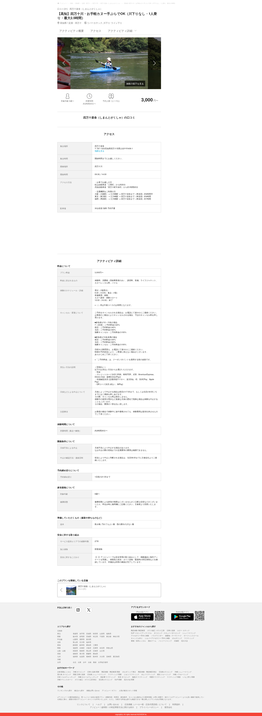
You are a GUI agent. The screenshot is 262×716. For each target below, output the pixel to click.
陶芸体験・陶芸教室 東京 (147, 672)
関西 (59, 648)
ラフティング (189, 638)
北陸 (59, 642)
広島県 (95, 651)
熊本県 (95, 656)
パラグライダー (157, 635)
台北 (74, 662)
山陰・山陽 (61, 651)
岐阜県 (82, 645)
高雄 (94, 662)
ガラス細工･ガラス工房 (155, 630)
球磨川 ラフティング (157, 677)
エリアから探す (64, 626)
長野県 (82, 639)
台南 (89, 662)
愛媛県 (88, 653)
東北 (59, 633)
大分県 (102, 656)
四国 (59, 653)
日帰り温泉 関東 (93, 672)
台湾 (59, 662)
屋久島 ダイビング (64, 674)
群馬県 (82, 636)
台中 (84, 662)
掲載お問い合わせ (93, 690)
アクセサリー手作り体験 (140, 635)
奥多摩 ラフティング (108, 677)
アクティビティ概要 (71, 31)
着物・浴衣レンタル (138, 641)
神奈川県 (116, 636)
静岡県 (75, 645)
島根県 (82, 651)
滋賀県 (75, 648)
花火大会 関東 (129, 679)
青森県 (75, 633)
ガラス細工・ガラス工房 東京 (85, 679)
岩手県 (82, 633)
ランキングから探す (64, 690)
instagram (78, 610)
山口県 (102, 651)
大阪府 (88, 648)
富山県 (75, 642)
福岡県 (75, 656)
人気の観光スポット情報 (128, 690)
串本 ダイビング (124, 677)
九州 (59, 656)
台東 (79, 662)
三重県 (95, 645)
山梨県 (75, 639)
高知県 (95, 653)
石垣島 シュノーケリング (96, 674)
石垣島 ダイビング (165, 672)
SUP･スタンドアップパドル (141, 633)
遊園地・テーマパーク (173, 635)
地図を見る (99, 151)
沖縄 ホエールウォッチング (88, 677)
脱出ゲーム (152, 641)
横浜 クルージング (164, 674)
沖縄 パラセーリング (180, 674)
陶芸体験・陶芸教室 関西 (111, 672)
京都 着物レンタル (64, 672)
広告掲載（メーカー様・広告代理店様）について (146, 704)
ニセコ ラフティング (131, 674)
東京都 (108, 636)
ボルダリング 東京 (129, 672)
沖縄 (59, 659)
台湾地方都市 (103, 662)
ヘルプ (99, 704)
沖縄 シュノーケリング (183, 672)
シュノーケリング (189, 633)
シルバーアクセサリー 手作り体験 (157, 638)
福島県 (108, 633)
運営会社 (168, 707)
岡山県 (88, 651)
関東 (59, 636)
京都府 (82, 648)
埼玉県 (95, 636)
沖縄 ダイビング (79, 672)
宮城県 (88, 633)
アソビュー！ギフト (109, 690)
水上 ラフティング (148, 674)
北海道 (59, 630)
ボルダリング (177, 638)
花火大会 (184, 641)
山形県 (102, 633)
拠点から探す (79, 690)
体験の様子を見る (135, 83)
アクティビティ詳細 (120, 31)
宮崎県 (108, 656)
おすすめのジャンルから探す (143, 626)
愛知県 (88, 645)
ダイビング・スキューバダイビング (167, 633)
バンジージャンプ (165, 641)
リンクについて (83, 704)
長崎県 (88, 656)
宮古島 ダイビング (105, 679)
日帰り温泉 (171, 630)
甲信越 (59, 639)
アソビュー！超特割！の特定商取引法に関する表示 (112, 707)
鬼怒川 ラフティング (139, 677)
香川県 (82, 653)
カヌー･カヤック (183, 630)
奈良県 (102, 648)
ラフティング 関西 (174, 677)
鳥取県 (75, 651)
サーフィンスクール (191, 635)
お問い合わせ (113, 704)
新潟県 (88, 639)
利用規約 (176, 704)
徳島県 (75, 653)
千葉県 (102, 636)
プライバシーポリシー (149, 707)
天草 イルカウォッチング (66, 677)
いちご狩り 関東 (189, 677)
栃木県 (75, 636)
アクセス (95, 31)
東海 (59, 645)
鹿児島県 (116, 656)
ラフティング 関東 (115, 674)
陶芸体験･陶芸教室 (138, 630)
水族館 (176, 641)
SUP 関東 (118, 679)
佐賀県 (82, 656)
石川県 (82, 642)
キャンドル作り (136, 638)
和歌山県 (109, 648)
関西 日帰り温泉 (79, 674)
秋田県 (95, 633)
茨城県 (88, 636)
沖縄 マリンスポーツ (64, 679)
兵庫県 (95, 648)
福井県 (88, 642)
